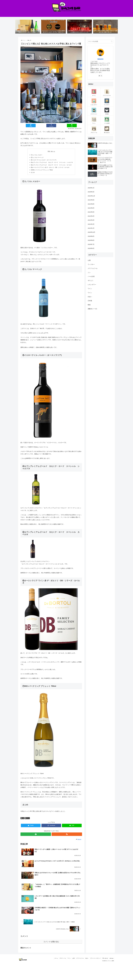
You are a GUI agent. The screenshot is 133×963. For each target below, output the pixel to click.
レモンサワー (92, 284)
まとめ (33, 172)
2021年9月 (91, 200)
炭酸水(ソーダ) (92, 309)
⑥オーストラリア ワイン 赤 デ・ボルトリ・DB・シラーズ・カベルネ (50, 167)
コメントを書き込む (51, 942)
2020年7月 (91, 244)
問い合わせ (105, 958)
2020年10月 (91, 232)
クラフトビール (92, 268)
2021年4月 (91, 216)
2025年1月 (91, 188)
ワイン (28, 818)
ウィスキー (91, 264)
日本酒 (90, 300)
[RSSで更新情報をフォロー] (67, 834)
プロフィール (62, 958)
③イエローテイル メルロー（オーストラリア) (43, 160)
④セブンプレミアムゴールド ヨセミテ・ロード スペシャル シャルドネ (52, 162)
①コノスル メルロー (36, 155)
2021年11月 (91, 196)
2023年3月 (91, 192)
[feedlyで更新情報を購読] (35, 834)
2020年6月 (91, 248)
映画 (89, 304)
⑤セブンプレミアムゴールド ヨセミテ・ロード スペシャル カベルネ (51, 165)
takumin (100, 59)
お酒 (23, 818)
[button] (111, 41)
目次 (49, 151)
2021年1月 (91, 228)
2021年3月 (91, 220)
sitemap (111, 958)
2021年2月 (91, 224)
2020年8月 (91, 240)
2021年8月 (91, 204)
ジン (89, 272)
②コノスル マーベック (37, 157)
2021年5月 (91, 212)
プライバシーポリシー (95, 958)
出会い (90, 296)
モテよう (90, 280)
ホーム (56, 958)
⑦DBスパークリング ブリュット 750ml (42, 170)
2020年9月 (91, 236)
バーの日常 (91, 276)
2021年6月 (91, 208)
